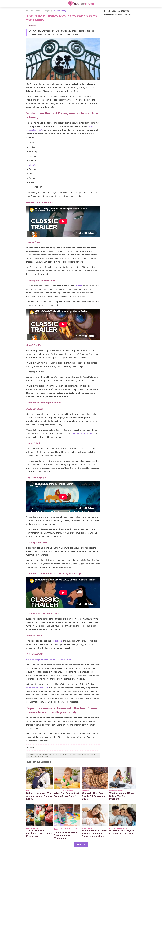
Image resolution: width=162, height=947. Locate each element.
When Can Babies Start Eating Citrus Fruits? (66, 794)
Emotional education (118, 828)
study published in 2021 (37, 688)
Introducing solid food (63, 791)
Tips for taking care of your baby (65, 829)
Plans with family (60, 11)
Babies (28, 791)
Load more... (81, 844)
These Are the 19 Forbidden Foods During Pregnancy (39, 833)
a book (79, 286)
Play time (29, 11)
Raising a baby (87, 828)
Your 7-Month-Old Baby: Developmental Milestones (67, 835)
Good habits (86, 791)
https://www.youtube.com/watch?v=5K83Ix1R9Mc (49, 659)
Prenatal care (32, 828)
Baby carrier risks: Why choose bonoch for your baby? (39, 796)
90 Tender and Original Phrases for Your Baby (121, 832)
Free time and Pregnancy (43, 11)
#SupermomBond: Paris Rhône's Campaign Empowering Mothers (94, 833)
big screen (56, 641)
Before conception (117, 791)
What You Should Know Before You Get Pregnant (122, 796)
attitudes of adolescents (82, 433)
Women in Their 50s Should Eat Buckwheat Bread (94, 796)
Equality (32, 165)
